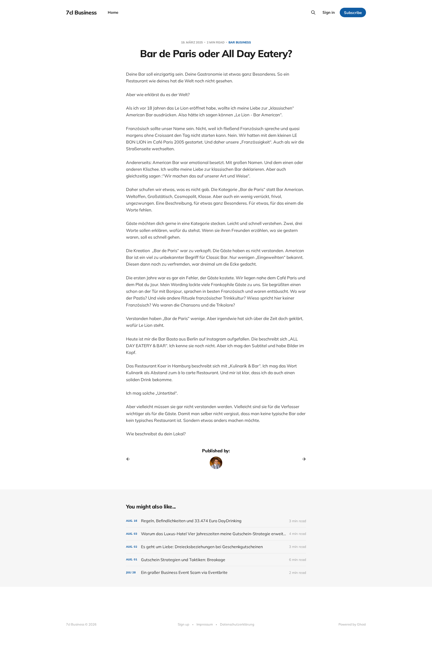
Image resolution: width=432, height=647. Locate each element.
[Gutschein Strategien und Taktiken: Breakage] (216, 559)
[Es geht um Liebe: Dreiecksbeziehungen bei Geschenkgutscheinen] (216, 546)
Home (113, 12)
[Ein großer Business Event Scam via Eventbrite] (216, 572)
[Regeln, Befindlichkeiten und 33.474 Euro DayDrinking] (216, 520)
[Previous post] (130, 459)
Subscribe (353, 12)
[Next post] (302, 459)
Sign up (183, 624)
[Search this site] (313, 12)
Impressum (204, 624)
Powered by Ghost (352, 624)
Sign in (328, 12)
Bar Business (239, 42)
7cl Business (81, 12)
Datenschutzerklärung (237, 624)
